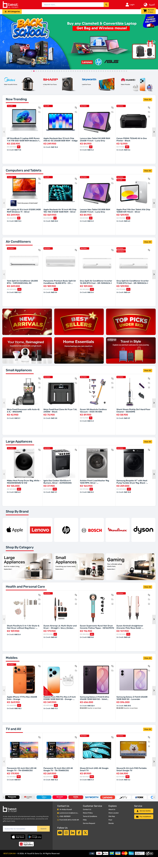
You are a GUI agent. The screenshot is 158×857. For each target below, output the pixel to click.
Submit (43, 829)
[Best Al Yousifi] (10, 4)
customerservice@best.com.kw (70, 813)
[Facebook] (79, 832)
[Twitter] (85, 832)
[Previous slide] (3, 41)
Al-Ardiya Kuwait (65, 809)
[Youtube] (60, 832)
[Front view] (20, 84)
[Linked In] (72, 832)
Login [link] (132, 4)
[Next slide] (154, 41)
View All (147, 99)
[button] (12, 11)
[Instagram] (66, 832)
